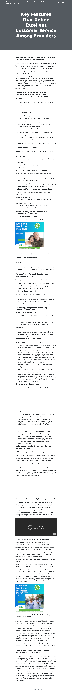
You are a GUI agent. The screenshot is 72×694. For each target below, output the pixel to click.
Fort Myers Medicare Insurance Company (37, 507)
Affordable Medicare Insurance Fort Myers (34, 83)
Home (59, 2)
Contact (64, 2)
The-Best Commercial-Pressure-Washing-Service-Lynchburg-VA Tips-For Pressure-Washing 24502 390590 (29, 2)
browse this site (42, 663)
